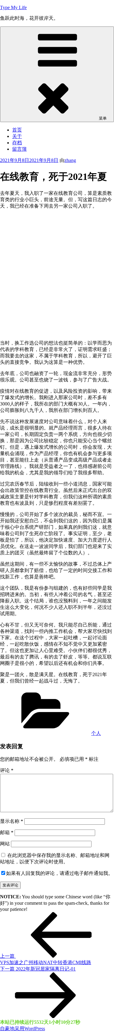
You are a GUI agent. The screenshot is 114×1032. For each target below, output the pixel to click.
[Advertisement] (57, 271)
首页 (17, 129)
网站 (5, 843)
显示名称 (11, 821)
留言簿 (19, 149)
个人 (96, 733)
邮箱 (6, 832)
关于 (17, 136)
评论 (6, 770)
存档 (17, 142)
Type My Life (13, 7)
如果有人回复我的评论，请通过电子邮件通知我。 (59, 873)
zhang (70, 160)
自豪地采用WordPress (22, 1028)
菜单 (103, 118)
